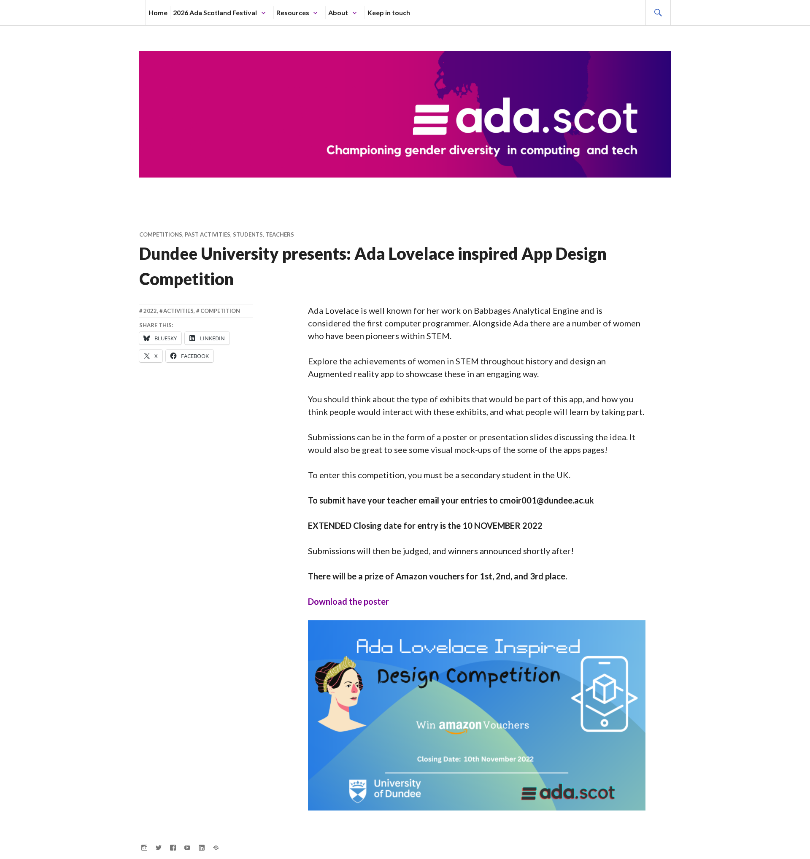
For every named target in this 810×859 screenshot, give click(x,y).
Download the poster (348, 601)
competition (220, 310)
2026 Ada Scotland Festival (215, 12)
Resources (292, 12)
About (338, 12)
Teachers (279, 234)
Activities (178, 310)
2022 (150, 310)
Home (157, 12)
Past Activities (207, 234)
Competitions (160, 234)
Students (248, 234)
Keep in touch (388, 12)
